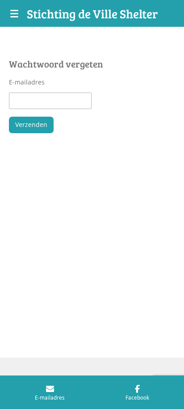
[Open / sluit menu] (14, 13)
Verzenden (31, 124)
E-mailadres (27, 82)
